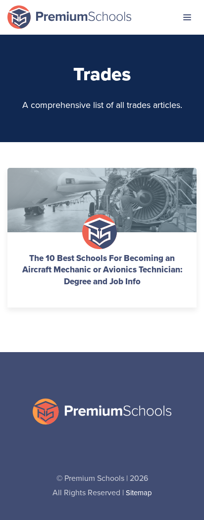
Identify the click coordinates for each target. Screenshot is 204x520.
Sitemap (139, 492)
